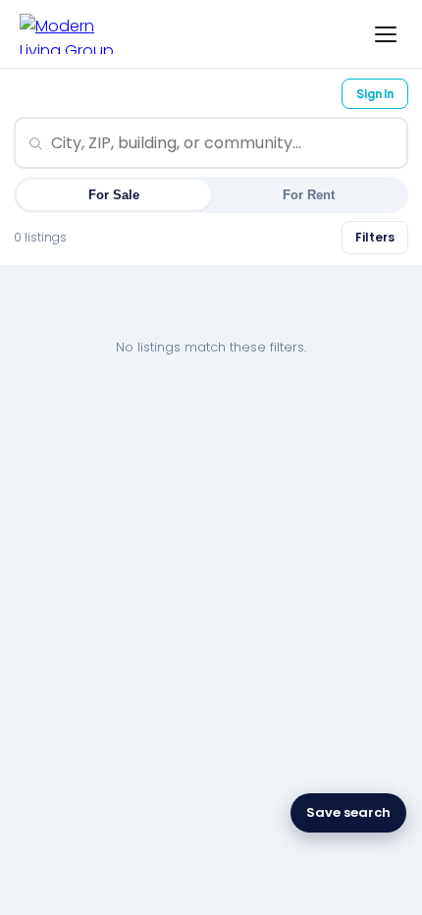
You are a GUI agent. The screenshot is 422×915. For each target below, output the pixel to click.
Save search (348, 812)
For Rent (309, 195)
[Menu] (385, 34)
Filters (375, 237)
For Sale (113, 195)
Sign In (375, 93)
